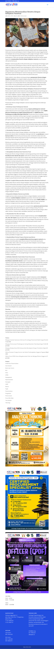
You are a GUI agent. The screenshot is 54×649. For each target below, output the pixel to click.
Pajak (6, 389)
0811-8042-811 (9, 641)
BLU (6, 370)
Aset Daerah (8, 366)
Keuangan (7, 382)
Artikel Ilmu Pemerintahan (11, 363)
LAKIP (6, 384)
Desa (6, 372)
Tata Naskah (8, 400)
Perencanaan (24, 16)
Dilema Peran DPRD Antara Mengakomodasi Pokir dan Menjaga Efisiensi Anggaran (25, 356)
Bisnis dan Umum (9, 368)
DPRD (6, 375)
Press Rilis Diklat (9, 398)
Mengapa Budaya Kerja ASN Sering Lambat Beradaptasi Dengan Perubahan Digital (25, 348)
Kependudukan (9, 379)
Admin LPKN (10, 16)
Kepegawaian (8, 377)
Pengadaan (8, 393)
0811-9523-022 (9, 634)
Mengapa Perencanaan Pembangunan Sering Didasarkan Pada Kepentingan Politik (25, 344)
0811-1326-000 (9, 639)
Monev (7, 386)
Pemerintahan (9, 391)
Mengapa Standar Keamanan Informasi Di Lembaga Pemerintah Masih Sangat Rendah (26, 340)
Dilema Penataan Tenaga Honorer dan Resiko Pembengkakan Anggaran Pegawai (25, 352)
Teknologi (7, 402)
